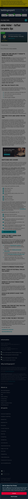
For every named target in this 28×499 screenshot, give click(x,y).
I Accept (14, 493)
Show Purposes (14, 496)
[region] (14, 491)
